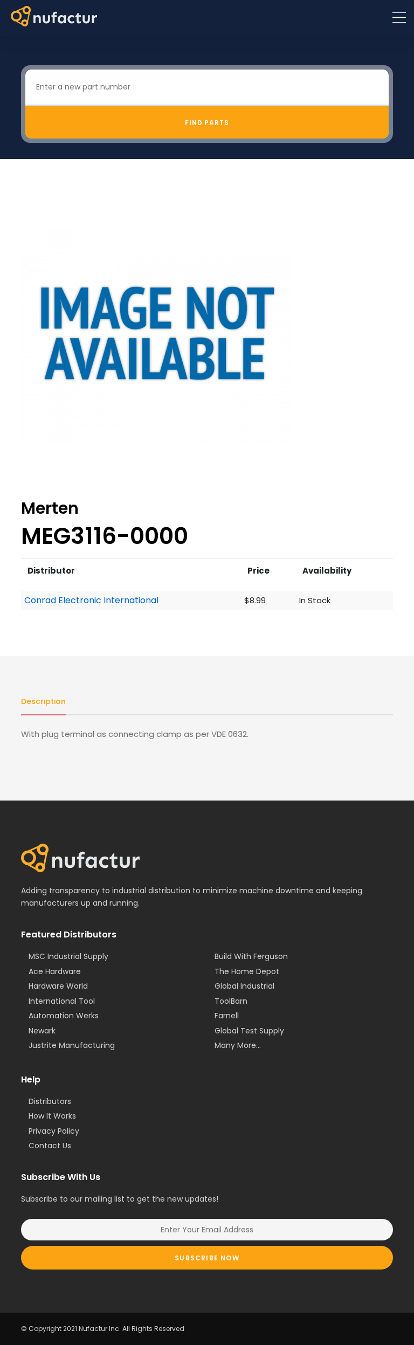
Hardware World (58, 986)
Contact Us (50, 1145)
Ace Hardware (55, 971)
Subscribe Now (207, 1258)
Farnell (227, 1015)
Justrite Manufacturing (72, 1045)
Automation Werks (64, 1015)
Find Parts (207, 122)
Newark (42, 1030)
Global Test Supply (249, 1030)
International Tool (62, 1001)
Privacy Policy (54, 1131)
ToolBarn (231, 1001)
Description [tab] (43, 701)
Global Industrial (244, 986)
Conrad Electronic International (91, 600)
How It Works (52, 1116)
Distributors (50, 1101)
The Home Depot (247, 971)
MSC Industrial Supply (68, 956)
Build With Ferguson (251, 956)
